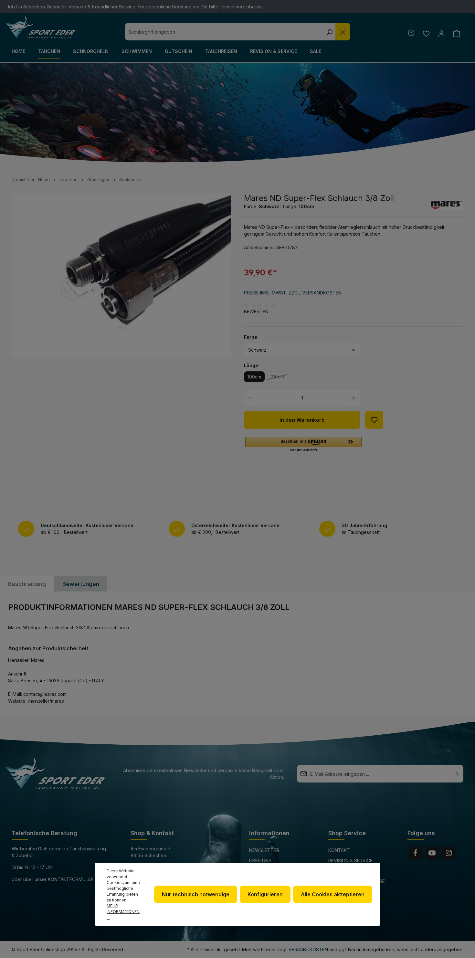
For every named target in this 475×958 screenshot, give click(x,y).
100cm (254, 376)
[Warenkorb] (456, 33)
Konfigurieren (265, 894)
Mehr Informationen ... (123, 911)
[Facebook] (415, 852)
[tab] (27, 583)
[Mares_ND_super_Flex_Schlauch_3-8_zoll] (121, 275)
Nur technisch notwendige (195, 894)
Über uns (260, 860)
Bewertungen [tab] (80, 583)
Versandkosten (308, 949)
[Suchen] (329, 31)
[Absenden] (457, 773)
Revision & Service (350, 860)
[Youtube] (432, 852)
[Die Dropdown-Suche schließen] (342, 31)
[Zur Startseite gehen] (40, 27)
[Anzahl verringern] (250, 398)
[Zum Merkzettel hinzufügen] (374, 420)
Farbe (250, 337)
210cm (279, 378)
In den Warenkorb (302, 420)
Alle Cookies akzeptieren (332, 894)
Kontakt (339, 850)
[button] (303, 444)
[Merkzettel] (426, 33)
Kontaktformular (71, 879)
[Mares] (446, 205)
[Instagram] (448, 852)
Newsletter (264, 850)
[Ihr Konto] (441, 33)
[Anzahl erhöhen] (354, 398)
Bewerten (256, 311)
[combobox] (224, 31)
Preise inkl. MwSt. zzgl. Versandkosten (293, 292)
